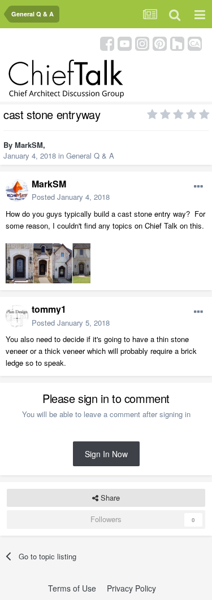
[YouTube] (125, 42)
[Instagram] (142, 42)
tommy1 (49, 309)
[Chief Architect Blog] (195, 42)
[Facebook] (107, 42)
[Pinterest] (160, 42)
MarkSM (29, 144)
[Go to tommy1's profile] (17, 316)
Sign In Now (106, 453)
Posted (71, 196)
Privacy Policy (131, 588)
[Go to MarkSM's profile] (17, 190)
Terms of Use (72, 588)
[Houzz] (177, 42)
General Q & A (90, 155)
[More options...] (198, 187)
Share (109, 497)
